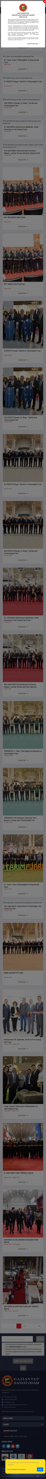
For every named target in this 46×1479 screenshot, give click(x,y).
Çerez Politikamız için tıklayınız (16, 1469)
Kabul (40, 1469)
